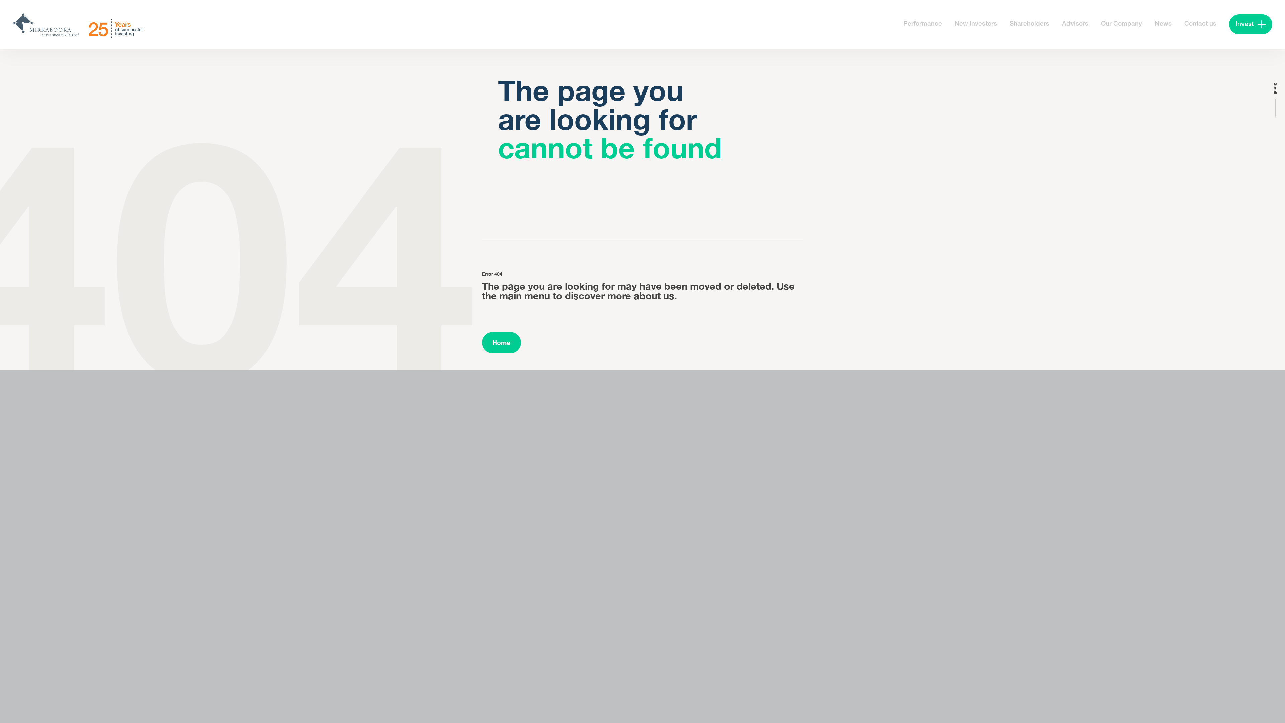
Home (501, 342)
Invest (1245, 24)
